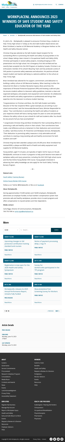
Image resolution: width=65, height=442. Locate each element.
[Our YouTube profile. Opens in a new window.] (58, 439)
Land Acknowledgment (9, 390)
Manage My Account (8, 408)
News (3, 385)
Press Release (6, 330)
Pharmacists (38, 416)
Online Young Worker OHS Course (14, 181)
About (4, 359)
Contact (44, 439)
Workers (37, 359)
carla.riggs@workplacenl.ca (24, 211)
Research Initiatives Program (11, 374)
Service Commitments (9, 368)
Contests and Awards (8, 382)
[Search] (21, 230)
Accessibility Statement (9, 396)
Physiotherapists (39, 413)
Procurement (6, 371)
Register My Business (8, 405)
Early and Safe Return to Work (11, 416)
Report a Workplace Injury (10, 410)
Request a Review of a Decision (44, 371)
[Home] (9, 4)
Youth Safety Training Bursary (13, 177)
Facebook (40, 185)
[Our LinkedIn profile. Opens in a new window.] (61, 439)
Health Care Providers (42, 401)
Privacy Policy (6, 393)
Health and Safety (40, 368)
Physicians (37, 419)
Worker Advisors (39, 377)
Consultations (6, 377)
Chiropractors (38, 408)
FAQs (36, 385)
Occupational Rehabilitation (43, 410)
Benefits (37, 366)
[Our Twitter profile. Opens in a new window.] (54, 439)
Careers (4, 363)
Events (4, 388)
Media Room (6, 379)
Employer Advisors (7, 427)
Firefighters (38, 374)
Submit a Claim (39, 363)
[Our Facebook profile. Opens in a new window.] (51, 439)
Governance (5, 366)
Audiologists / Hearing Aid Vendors (45, 405)
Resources (37, 382)
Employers (5, 401)
